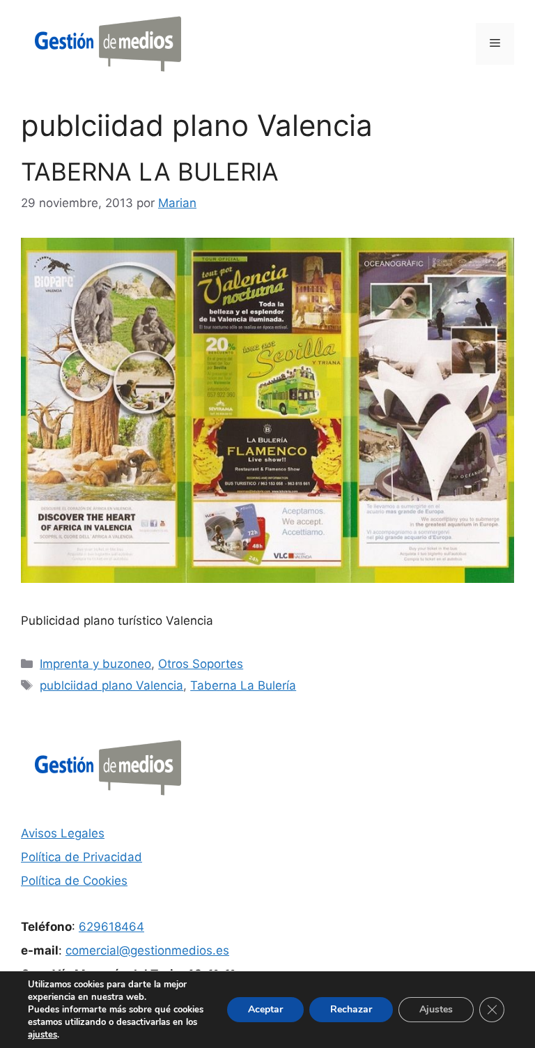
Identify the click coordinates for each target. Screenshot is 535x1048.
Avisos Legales (62, 833)
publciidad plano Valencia (111, 685)
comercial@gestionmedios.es (147, 950)
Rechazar (351, 1009)
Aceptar (265, 1009)
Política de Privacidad (81, 857)
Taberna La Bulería (243, 685)
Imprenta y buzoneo (95, 664)
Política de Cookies (74, 881)
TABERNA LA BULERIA (150, 171)
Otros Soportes (200, 664)
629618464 (111, 927)
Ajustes (436, 1009)
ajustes (42, 1034)
